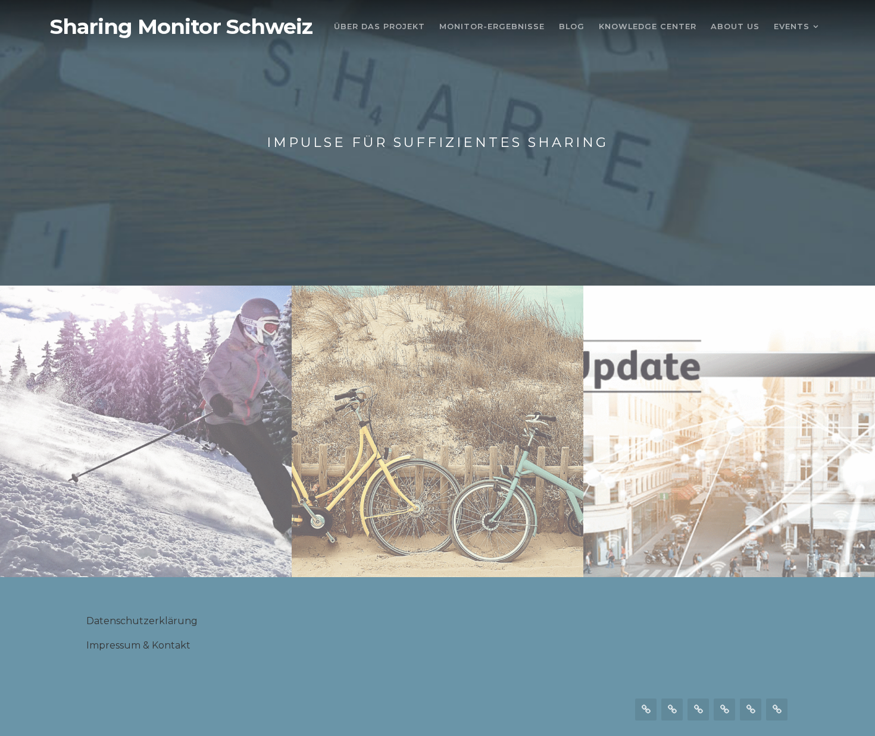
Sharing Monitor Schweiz (181, 26)
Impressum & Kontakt (138, 645)
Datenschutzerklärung (142, 621)
